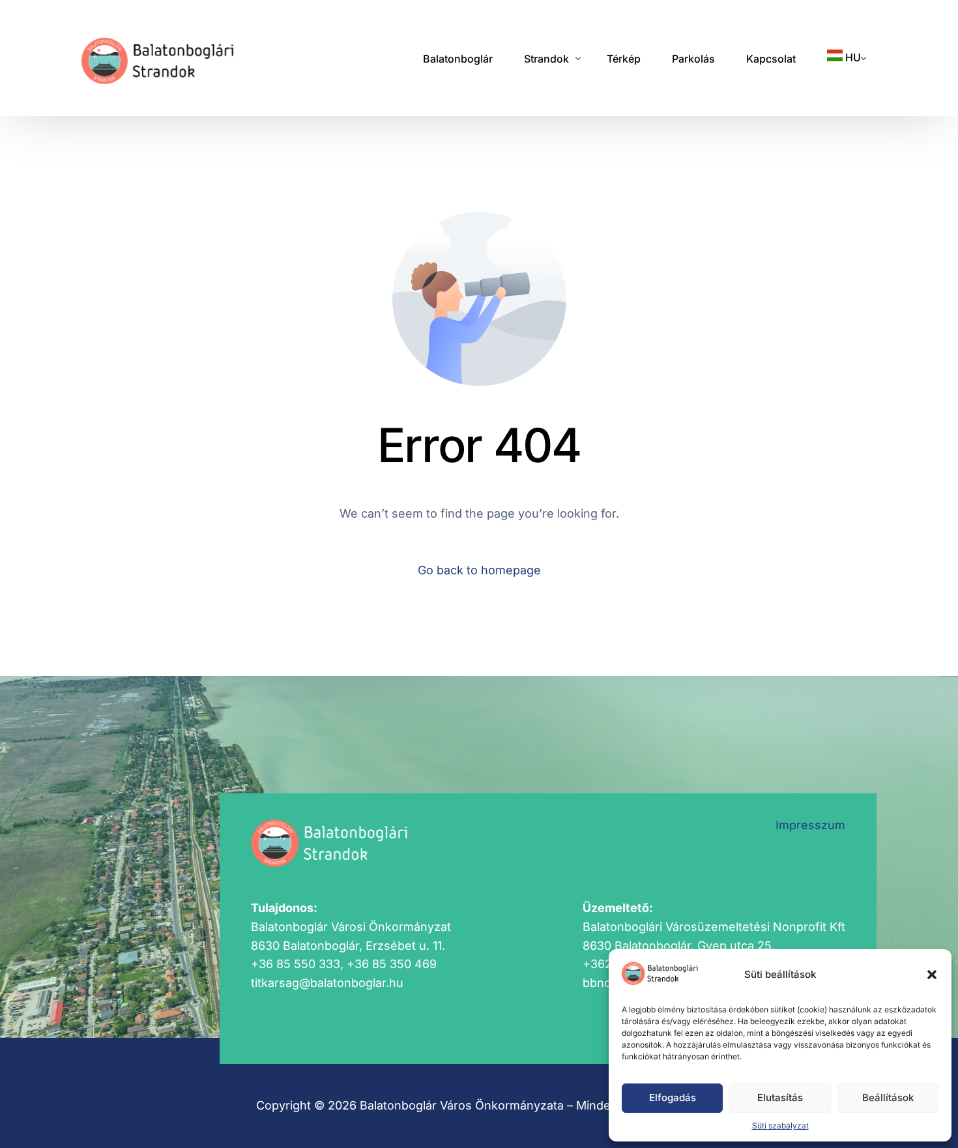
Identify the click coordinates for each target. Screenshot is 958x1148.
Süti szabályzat (780, 1125)
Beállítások (888, 1097)
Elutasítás (780, 1097)
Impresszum (810, 825)
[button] (931, 974)
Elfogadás (672, 1097)
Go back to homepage (479, 570)
